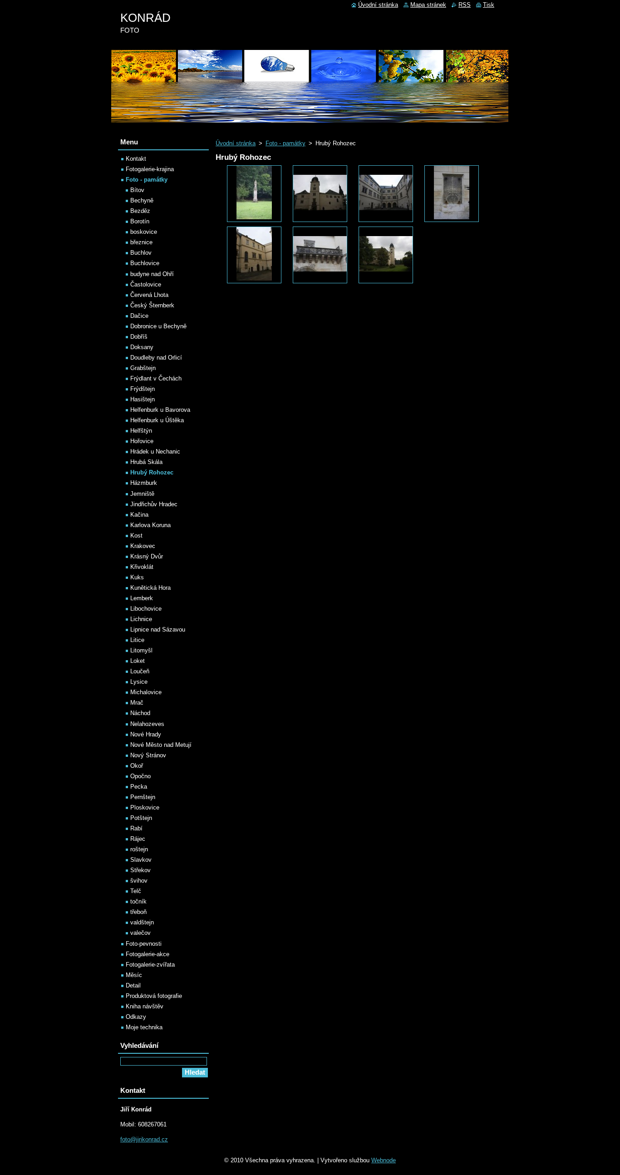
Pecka (138, 786)
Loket (137, 660)
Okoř (136, 765)
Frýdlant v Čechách (156, 378)
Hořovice (141, 441)
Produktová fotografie (154, 995)
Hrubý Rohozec (151, 472)
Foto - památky (285, 143)
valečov (140, 932)
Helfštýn (141, 430)
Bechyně (141, 200)
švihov (139, 880)
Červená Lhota (149, 294)
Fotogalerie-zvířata (150, 964)
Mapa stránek (428, 4)
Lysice (139, 681)
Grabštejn (143, 368)
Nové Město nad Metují (161, 744)
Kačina (139, 514)
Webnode (383, 1160)
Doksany (141, 347)
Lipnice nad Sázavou (157, 629)
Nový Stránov (148, 755)
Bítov (137, 190)
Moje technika (144, 1027)
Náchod (140, 713)
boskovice (143, 231)
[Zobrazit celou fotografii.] (254, 193)
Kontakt (136, 158)
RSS (464, 4)
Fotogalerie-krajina (150, 169)
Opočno (140, 776)
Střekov (140, 870)
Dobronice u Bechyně (158, 326)
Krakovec (142, 546)
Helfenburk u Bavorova (160, 409)
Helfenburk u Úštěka (157, 420)
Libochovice (146, 608)
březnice (141, 242)
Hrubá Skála (146, 462)
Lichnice (141, 619)
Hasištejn (142, 399)
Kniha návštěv (144, 1006)
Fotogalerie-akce (147, 954)
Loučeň (139, 671)
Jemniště (142, 493)
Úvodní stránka (236, 143)
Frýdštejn (142, 388)
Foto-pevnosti (144, 943)
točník (138, 901)
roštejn (139, 849)
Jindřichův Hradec (153, 504)
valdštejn (142, 922)
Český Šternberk (152, 305)
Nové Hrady (145, 734)
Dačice (139, 315)
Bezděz (140, 210)
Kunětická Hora (150, 587)
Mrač (136, 702)
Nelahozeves (147, 724)
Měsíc (134, 975)
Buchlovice (144, 263)
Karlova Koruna (150, 525)
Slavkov (141, 859)
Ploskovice (144, 807)
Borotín (139, 221)
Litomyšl (141, 650)
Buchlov (141, 252)
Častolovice (145, 284)
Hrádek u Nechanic (155, 451)
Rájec (137, 838)
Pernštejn (142, 797)
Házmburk (143, 482)
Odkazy (136, 1016)
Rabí (136, 828)
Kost (136, 535)
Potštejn (141, 818)
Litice (137, 640)
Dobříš (139, 336)
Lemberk (141, 598)
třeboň (138, 911)
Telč (135, 891)
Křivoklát (141, 566)
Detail (133, 985)
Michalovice (146, 692)
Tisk (488, 4)
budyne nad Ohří (152, 274)
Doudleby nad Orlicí (156, 357)
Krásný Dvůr (146, 556)
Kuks (137, 577)
